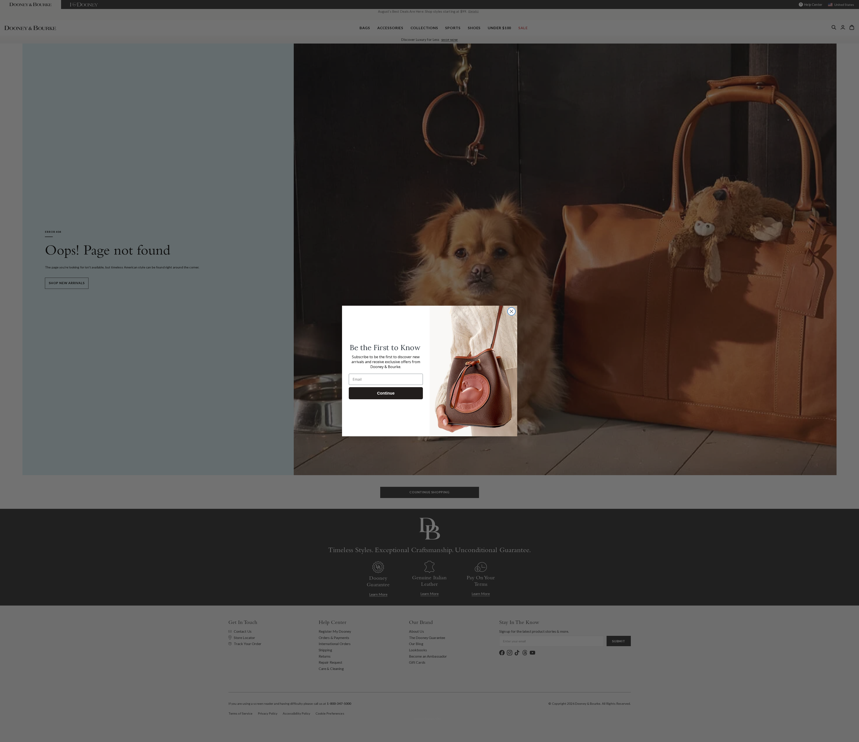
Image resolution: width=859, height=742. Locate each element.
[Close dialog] (511, 311)
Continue (386, 393)
